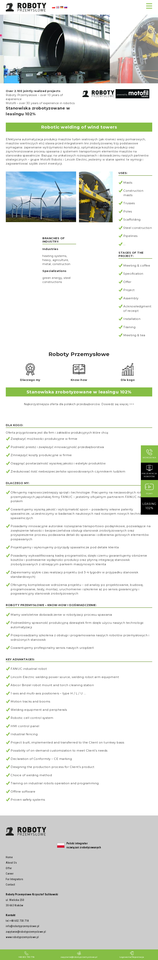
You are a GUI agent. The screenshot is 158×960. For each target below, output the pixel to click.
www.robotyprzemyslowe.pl (22, 937)
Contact (10, 884)
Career (9, 873)
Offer (9, 868)
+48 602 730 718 (19, 920)
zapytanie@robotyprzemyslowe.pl (26, 931)
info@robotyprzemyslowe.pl (22, 926)
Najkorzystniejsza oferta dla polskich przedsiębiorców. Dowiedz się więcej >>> (79, 404)
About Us (11, 862)
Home (9, 857)
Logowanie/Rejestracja (131, 957)
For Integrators (14, 879)
